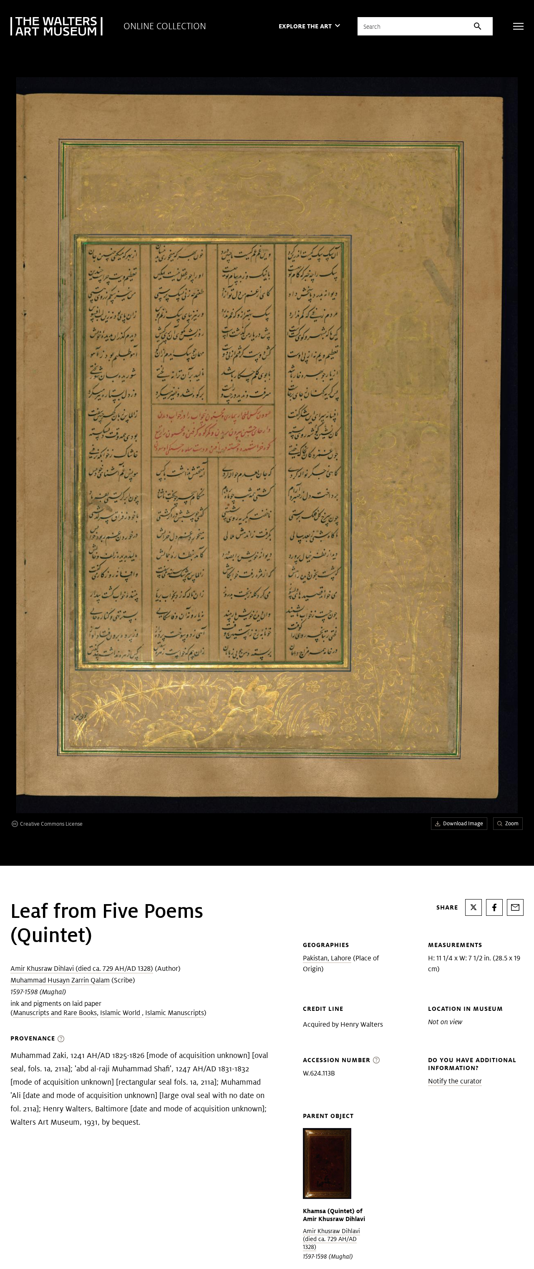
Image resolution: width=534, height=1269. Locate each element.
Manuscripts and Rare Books (55, 1012)
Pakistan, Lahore (327, 958)
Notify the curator (455, 1081)
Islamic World (121, 1012)
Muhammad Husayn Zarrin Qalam (60, 980)
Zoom (512, 823)
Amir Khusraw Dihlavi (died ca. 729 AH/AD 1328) (81, 968)
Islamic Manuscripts (174, 1012)
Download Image (463, 823)
